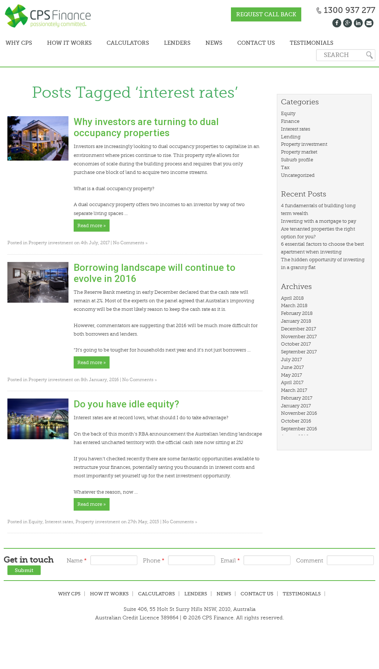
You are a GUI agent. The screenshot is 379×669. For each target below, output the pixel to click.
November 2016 (299, 413)
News (213, 43)
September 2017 (299, 351)
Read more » (91, 225)
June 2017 (292, 367)
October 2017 (296, 344)
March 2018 (294, 305)
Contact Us (256, 43)
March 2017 (294, 390)
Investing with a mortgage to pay (318, 221)
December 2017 (298, 329)
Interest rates (59, 521)
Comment (309, 561)
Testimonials (311, 43)
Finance (290, 121)
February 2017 (296, 398)
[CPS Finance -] (50, 17)
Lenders (177, 43)
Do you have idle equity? (126, 404)
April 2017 (292, 382)
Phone (153, 561)
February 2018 (297, 313)
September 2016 (299, 428)
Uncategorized (298, 175)
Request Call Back (266, 14)
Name (77, 561)
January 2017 (296, 406)
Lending (291, 136)
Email (230, 561)
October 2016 (296, 421)
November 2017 (299, 336)
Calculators (128, 43)
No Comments (130, 242)
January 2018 (296, 321)
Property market (299, 152)
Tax (285, 167)
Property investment (50, 242)
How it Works (69, 43)
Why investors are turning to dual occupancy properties (146, 127)
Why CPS (69, 593)
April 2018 (292, 298)
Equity (35, 521)
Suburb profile (297, 159)
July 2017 (291, 359)
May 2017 (291, 375)
